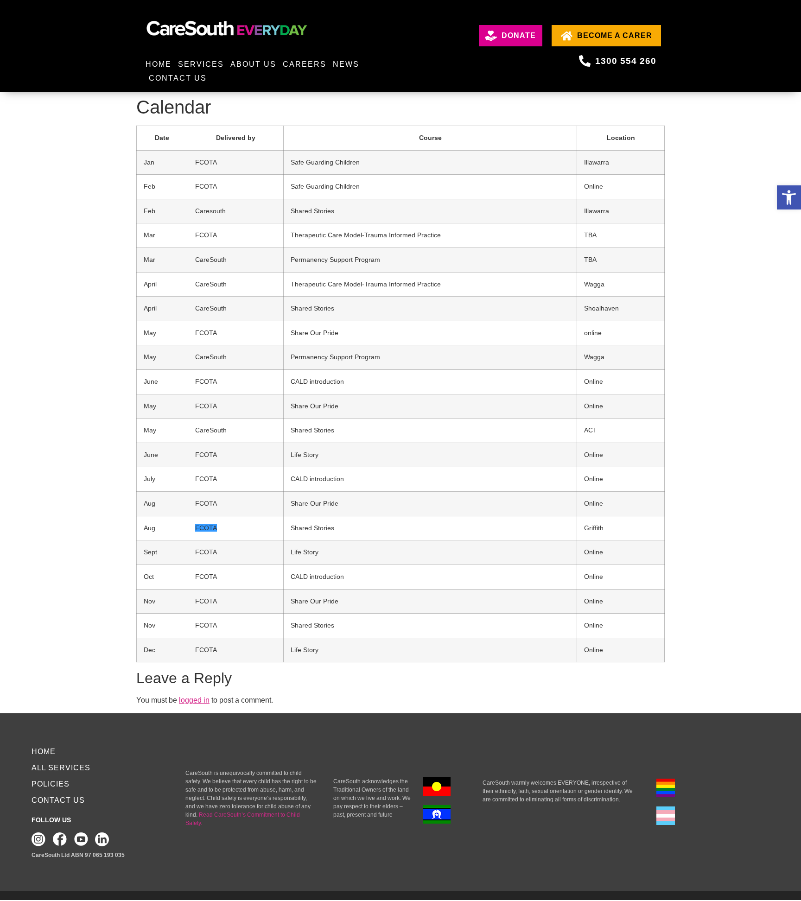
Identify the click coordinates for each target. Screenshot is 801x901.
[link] (789, 197)
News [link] (346, 64)
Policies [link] (51, 784)
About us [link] (253, 64)
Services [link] (201, 64)
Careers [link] (304, 64)
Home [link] (159, 64)
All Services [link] (61, 768)
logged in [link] (194, 700)
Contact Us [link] (178, 78)
